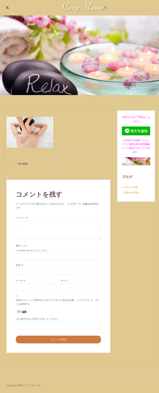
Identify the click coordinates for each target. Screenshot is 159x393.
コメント (22, 218)
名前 (19, 265)
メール (21, 280)
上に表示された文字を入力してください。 (38, 319)
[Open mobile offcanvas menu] (105, 8)
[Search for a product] (7, 8)
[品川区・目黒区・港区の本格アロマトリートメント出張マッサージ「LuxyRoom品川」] (82, 7)
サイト (64, 280)
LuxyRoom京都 (130, 187)
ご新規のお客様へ (131, 192)
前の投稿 (23, 163)
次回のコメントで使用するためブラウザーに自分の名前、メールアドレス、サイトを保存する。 (58, 302)
